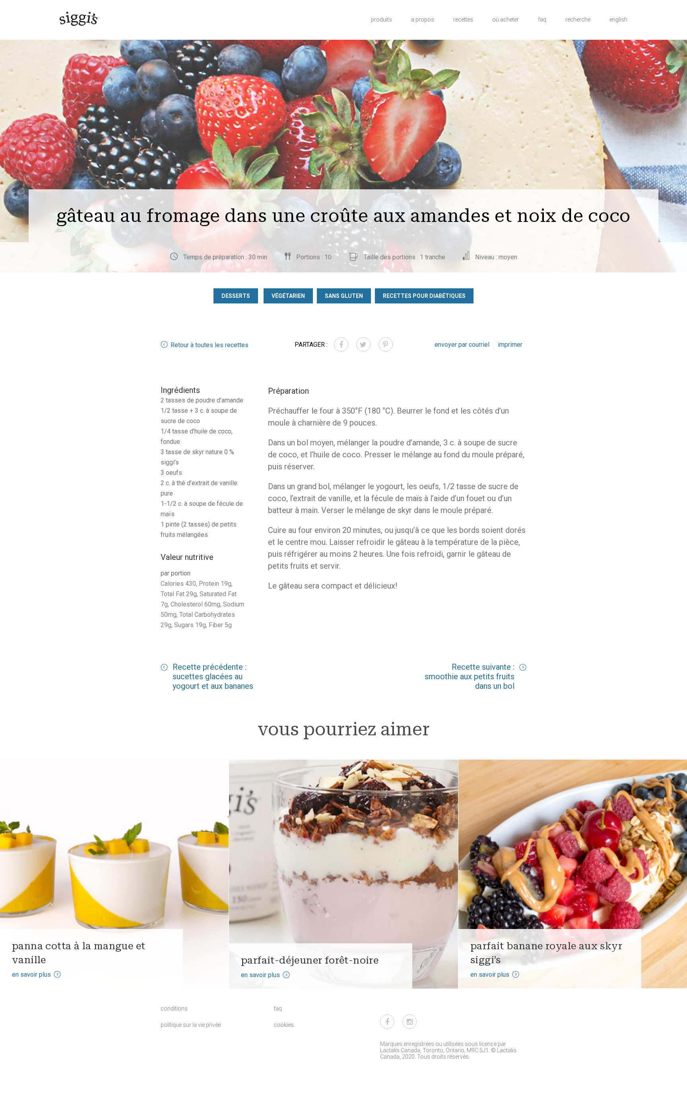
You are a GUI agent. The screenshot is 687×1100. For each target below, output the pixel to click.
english (618, 19)
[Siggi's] (79, 18)
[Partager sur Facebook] (341, 344)
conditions (174, 1008)
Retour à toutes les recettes (209, 345)
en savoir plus (31, 974)
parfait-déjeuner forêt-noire (309, 960)
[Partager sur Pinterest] (385, 344)
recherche (577, 19)
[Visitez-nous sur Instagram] (409, 1021)
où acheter (505, 19)
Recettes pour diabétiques (424, 296)
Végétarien (288, 296)
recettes (463, 19)
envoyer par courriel (462, 344)
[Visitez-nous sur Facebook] (387, 1021)
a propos (422, 19)
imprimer (510, 344)
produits (381, 19)
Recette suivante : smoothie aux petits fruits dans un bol (469, 676)
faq (542, 19)
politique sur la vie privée (191, 1025)
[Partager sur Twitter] (363, 344)
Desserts (235, 296)
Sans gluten (344, 296)
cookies (284, 1025)
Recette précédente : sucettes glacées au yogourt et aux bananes (213, 676)
